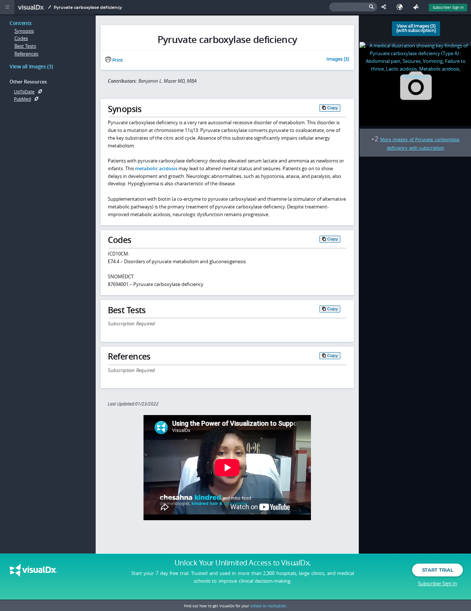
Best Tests (25, 46)
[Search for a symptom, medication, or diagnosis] (353, 7)
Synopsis (24, 31)
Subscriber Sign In (448, 7)
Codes (21, 38)
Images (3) (337, 59)
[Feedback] (417, 7)
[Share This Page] (385, 7)
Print (117, 60)
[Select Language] (401, 7)
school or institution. (268, 605)
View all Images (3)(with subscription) (416, 28)
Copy (332, 107)
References (26, 53)
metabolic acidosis (156, 168)
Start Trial (437, 570)
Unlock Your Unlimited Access (242, 563)
